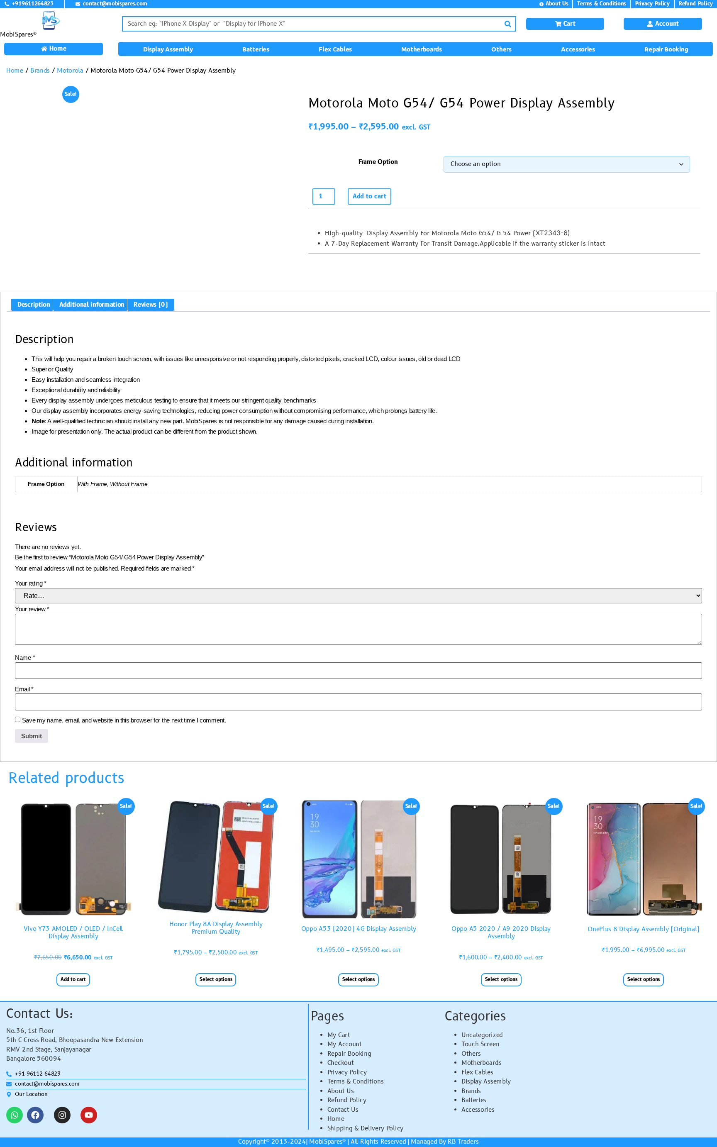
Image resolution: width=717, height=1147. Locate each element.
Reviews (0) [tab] (151, 304)
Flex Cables (335, 49)
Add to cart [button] (73, 979)
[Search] (507, 24)
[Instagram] (62, 1115)
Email (24, 689)
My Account (344, 1044)
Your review (32, 609)
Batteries (255, 49)
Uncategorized (482, 1035)
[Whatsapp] (14, 1115)
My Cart (338, 1035)
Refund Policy (346, 1100)
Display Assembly (168, 49)
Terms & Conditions (355, 1081)
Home (14, 70)
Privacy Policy (347, 1072)
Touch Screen (480, 1044)
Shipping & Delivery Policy (365, 1128)
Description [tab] (33, 304)
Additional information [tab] (91, 304)
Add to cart (369, 196)
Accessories (578, 49)
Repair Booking (666, 49)
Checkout (340, 1063)
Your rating (30, 583)
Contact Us (342, 1110)
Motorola (70, 70)
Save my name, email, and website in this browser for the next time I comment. (124, 720)
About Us (340, 1091)
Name (25, 657)
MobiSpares (325, 1141)
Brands (40, 70)
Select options (216, 979)
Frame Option (378, 162)
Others (501, 49)
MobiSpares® (18, 34)
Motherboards (421, 49)
